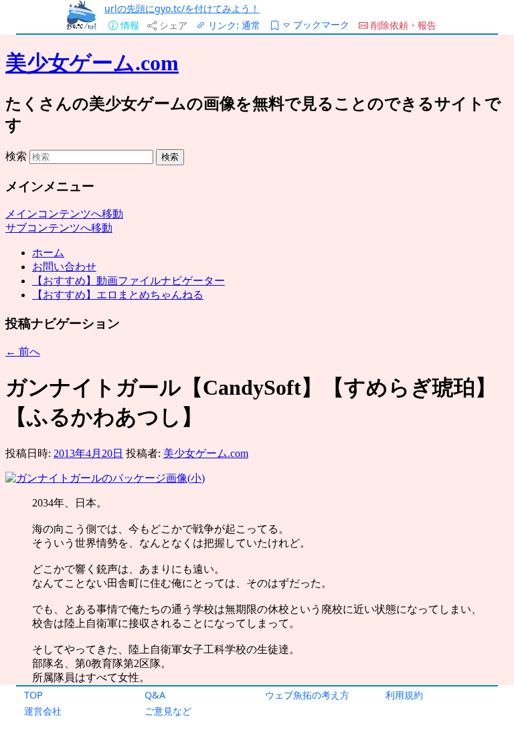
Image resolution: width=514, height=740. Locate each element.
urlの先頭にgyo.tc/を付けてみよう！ (182, 8)
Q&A (155, 694)
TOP (33, 694)
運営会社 (43, 711)
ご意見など (168, 711)
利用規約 (404, 694)
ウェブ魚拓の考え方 (307, 694)
